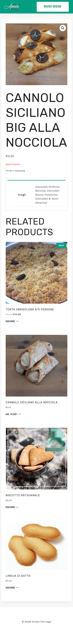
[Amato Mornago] (12, 7)
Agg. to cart (11, 414)
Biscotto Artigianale (23, 495)
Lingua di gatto (18, 575)
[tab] (36, 179)
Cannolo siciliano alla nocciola (32, 402)
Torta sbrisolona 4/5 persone (30, 309)
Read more (10, 321)
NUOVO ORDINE (52, 7)
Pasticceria (20, 170)
